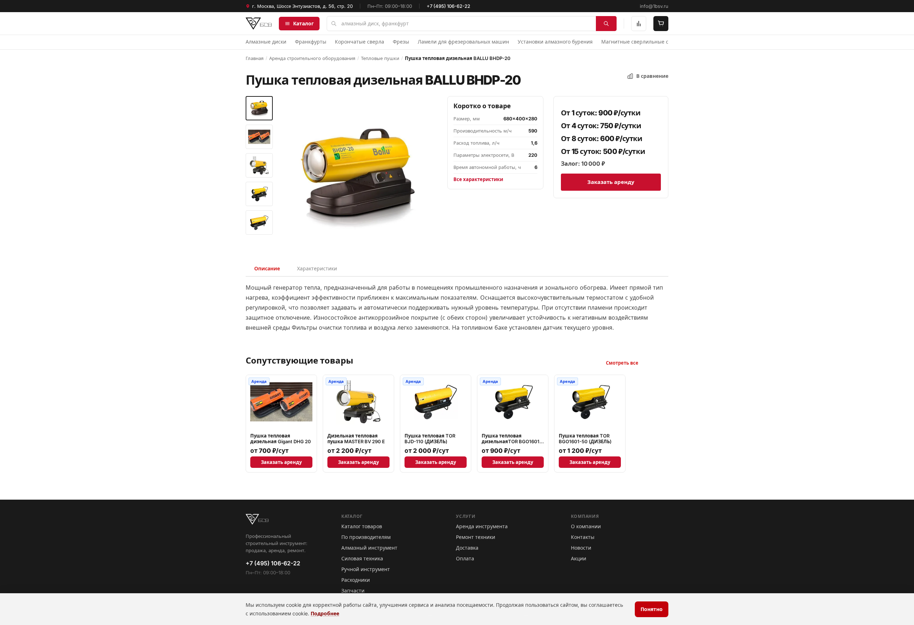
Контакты (582, 537)
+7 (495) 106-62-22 (448, 6)
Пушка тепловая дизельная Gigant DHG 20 (280, 438)
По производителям (366, 537)
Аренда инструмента (482, 526)
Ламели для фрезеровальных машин (463, 42)
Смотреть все (622, 363)
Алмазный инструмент (369, 548)
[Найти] (606, 23)
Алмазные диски (266, 42)
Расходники (355, 580)
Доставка (467, 548)
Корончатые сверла (359, 42)
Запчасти (353, 591)
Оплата (465, 558)
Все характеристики (478, 179)
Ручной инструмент (365, 569)
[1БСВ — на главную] (259, 24)
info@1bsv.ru (654, 6)
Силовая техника (362, 558)
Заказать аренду (610, 182)
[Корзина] (660, 23)
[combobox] (472, 23)
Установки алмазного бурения (555, 42)
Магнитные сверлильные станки (642, 42)
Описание (267, 268)
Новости (581, 548)
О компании (586, 526)
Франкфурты (310, 42)
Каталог (303, 23)
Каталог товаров (361, 526)
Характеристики (317, 268)
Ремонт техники (475, 537)
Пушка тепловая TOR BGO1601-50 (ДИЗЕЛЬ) (585, 438)
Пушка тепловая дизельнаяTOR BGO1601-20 (512, 441)
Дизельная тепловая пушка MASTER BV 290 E (356, 438)
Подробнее (325, 613)
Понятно (652, 609)
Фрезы (401, 42)
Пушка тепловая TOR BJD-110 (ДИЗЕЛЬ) (430, 438)
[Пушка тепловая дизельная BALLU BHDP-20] (259, 108)
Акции (578, 558)
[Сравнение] (638, 23)
